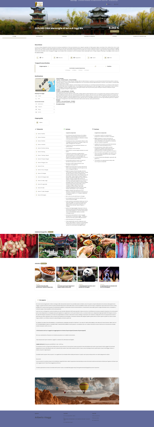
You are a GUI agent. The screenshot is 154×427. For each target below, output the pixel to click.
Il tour (14, 36)
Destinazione (39, 36)
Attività (115, 36)
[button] (1, 36)
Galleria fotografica (89, 36)
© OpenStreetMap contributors (40, 78)
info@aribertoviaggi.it (114, 0)
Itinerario (64, 36)
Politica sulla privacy (96, 415)
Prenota (114, 31)
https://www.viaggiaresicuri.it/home (53, 363)
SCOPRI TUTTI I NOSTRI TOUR (139, 36)
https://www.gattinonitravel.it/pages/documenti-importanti (86, 367)
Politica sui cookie (95, 418)
